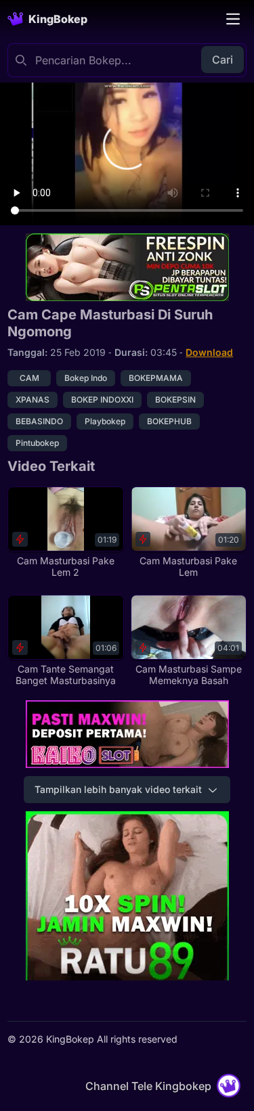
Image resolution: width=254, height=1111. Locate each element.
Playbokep (105, 421)
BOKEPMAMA (156, 378)
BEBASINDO (39, 421)
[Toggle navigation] (233, 19)
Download (209, 352)
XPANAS (32, 399)
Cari (222, 59)
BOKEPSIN (175, 399)
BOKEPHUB (169, 421)
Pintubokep (37, 443)
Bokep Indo (85, 378)
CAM (29, 378)
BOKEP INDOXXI (102, 399)
